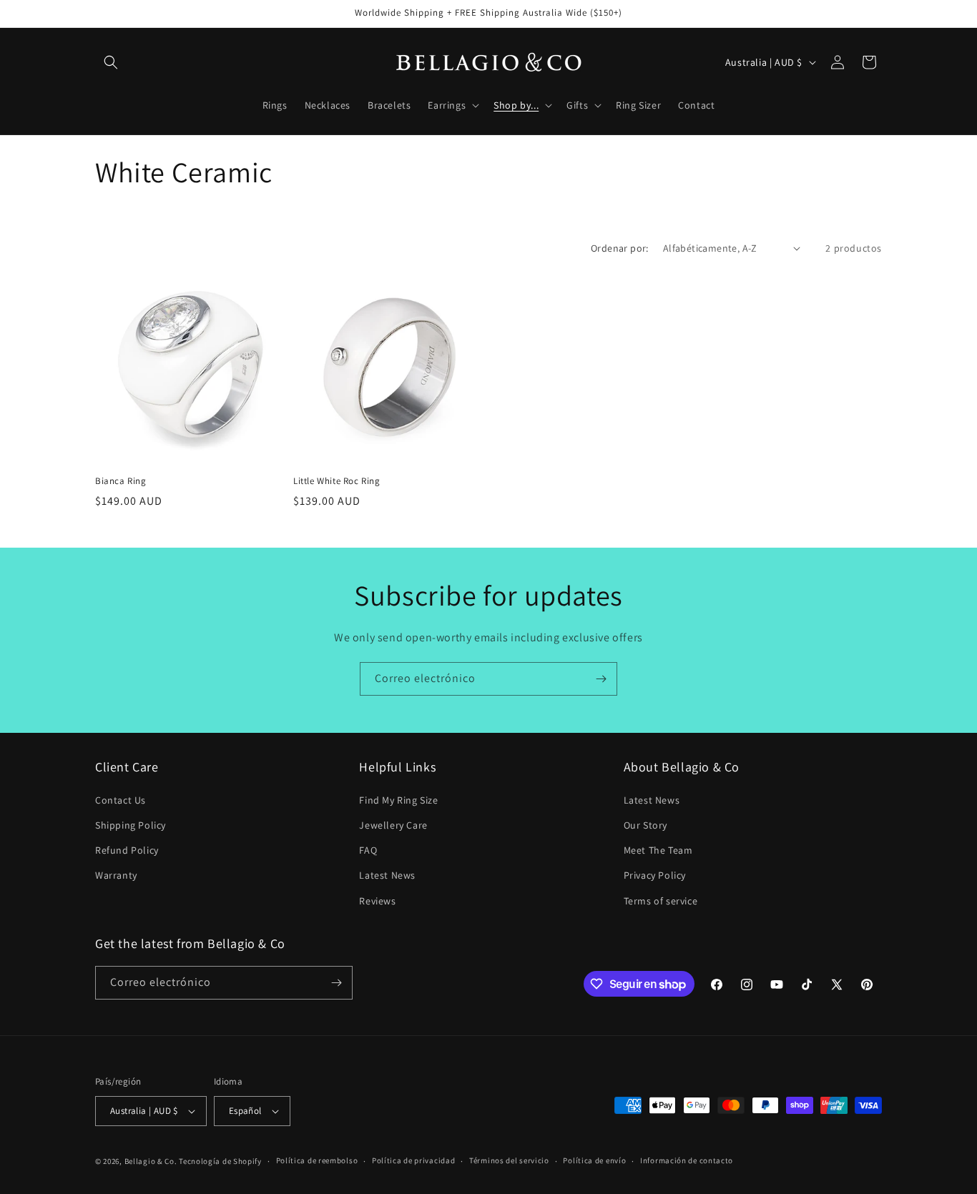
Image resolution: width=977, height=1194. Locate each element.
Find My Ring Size (398, 800)
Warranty (116, 875)
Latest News (387, 875)
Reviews (377, 900)
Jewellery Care (393, 825)
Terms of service (661, 900)
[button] (111, 62)
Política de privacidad (413, 1160)
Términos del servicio (509, 1160)
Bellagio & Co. (150, 1161)
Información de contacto (686, 1160)
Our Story (645, 825)
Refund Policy (127, 850)
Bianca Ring (121, 481)
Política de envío (594, 1160)
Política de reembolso (317, 1160)
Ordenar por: (620, 248)
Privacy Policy (655, 875)
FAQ (368, 850)
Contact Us (120, 800)
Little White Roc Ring (337, 481)
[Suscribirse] (601, 679)
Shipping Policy (130, 825)
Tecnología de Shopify (220, 1161)
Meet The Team (658, 850)
